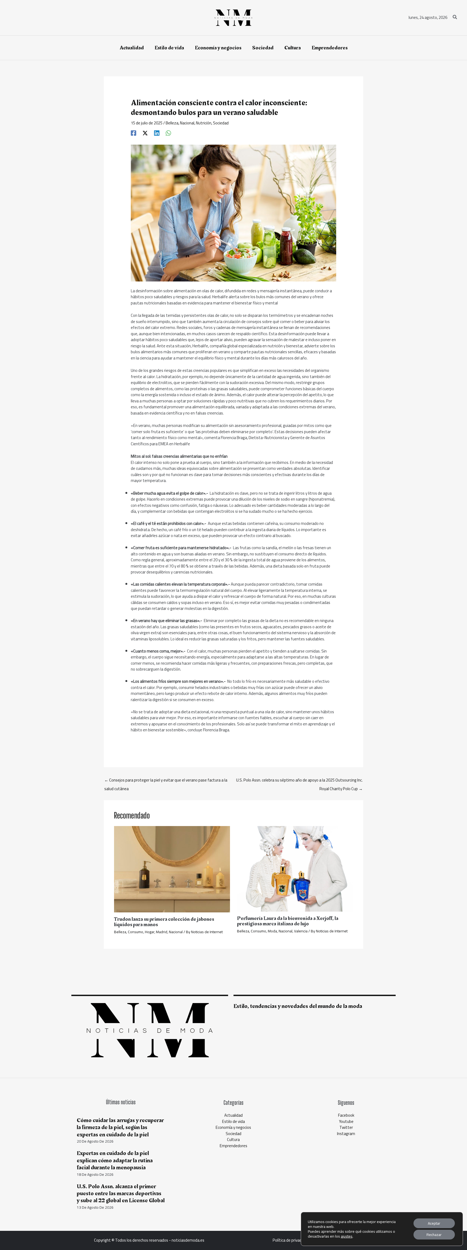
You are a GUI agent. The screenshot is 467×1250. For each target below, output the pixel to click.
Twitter (346, 1127)
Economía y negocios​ (233, 1127)
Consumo (135, 931)
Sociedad (221, 123)
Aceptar (434, 1223)
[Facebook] (133, 133)
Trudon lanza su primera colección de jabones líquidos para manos (164, 922)
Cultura (233, 1139)
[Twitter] (145, 133)
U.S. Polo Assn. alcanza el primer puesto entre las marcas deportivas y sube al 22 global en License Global (121, 1193)
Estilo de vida (233, 1121)
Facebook (346, 1115)
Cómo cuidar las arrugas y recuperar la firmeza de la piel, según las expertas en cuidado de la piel (120, 1127)
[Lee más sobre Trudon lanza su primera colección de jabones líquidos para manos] (172, 869)
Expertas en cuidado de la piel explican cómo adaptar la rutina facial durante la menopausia (115, 1160)
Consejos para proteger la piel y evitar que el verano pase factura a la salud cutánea (165, 780)
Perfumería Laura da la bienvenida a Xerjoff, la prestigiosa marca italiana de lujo (287, 921)
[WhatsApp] (168, 133)
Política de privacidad (291, 1240)
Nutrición (203, 123)
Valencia (301, 931)
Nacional (187, 123)
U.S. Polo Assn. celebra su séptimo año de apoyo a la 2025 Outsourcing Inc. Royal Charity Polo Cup (299, 780)
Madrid (161, 931)
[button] (455, 17)
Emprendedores (233, 1146)
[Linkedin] (156, 133)
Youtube (346, 1121)
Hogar (149, 931)
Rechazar (434, 1234)
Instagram (346, 1133)
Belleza (172, 123)
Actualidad (233, 1115)
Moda (272, 931)
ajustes (346, 1236)
